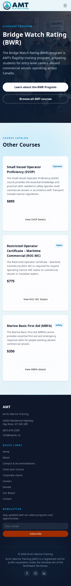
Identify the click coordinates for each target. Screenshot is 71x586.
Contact (7, 498)
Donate (7, 487)
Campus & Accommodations (19, 463)
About (6, 457)
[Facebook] (27, 573)
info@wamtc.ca (11, 435)
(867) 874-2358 (11, 430)
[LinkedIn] (44, 573)
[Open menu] (65, 5)
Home (6, 451)
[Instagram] (35, 573)
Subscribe (35, 533)
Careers (7, 481)
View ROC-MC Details (35, 299)
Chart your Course (13, 469)
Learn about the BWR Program (35, 87)
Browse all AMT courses (35, 99)
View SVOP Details (35, 219)
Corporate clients (13, 475)
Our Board (9, 493)
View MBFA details (35, 369)
